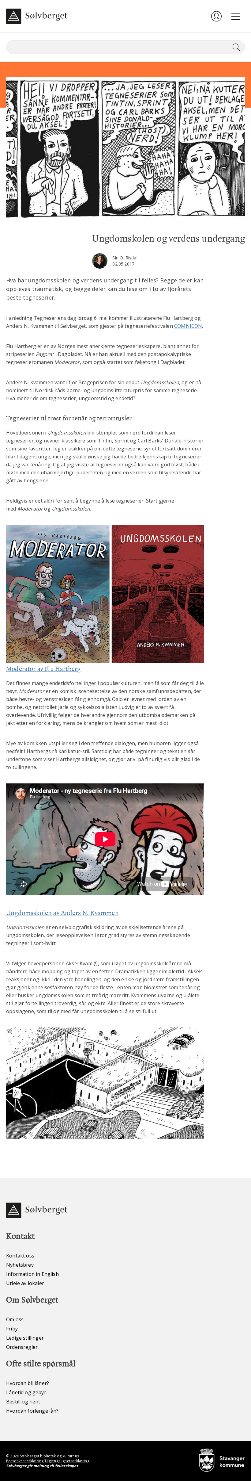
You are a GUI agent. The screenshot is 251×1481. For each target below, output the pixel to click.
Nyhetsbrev (20, 1264)
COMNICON (188, 326)
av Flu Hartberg (59, 669)
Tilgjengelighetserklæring (66, 1461)
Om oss (15, 1319)
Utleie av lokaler (25, 1283)
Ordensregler (22, 1347)
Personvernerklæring (24, 1461)
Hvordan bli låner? (27, 1383)
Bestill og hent (23, 1401)
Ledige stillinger (25, 1337)
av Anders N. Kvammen (85, 913)
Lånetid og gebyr (26, 1392)
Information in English (32, 1274)
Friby (12, 1328)
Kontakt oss (20, 1255)
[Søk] (235, 47)
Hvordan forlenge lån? (32, 1410)
